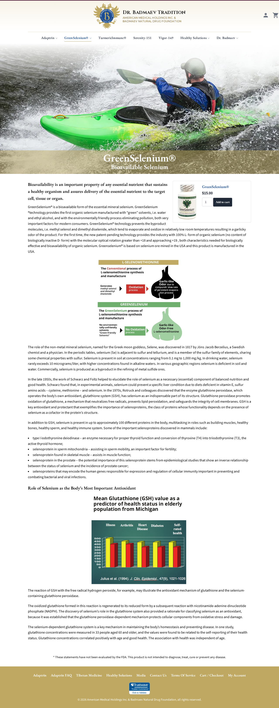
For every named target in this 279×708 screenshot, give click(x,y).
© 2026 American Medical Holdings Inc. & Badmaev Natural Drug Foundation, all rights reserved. (139, 700)
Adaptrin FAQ (61, 675)
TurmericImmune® (112, 37)
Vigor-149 (166, 37)
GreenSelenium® (76, 37)
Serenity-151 (142, 37)
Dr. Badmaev (226, 37)
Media (141, 675)
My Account (237, 675)
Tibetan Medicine (89, 675)
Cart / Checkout (212, 675)
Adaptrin (47, 37)
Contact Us (158, 675)
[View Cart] (275, 17)
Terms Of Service (183, 675)
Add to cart (223, 202)
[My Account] (265, 17)
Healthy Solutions (193, 37)
